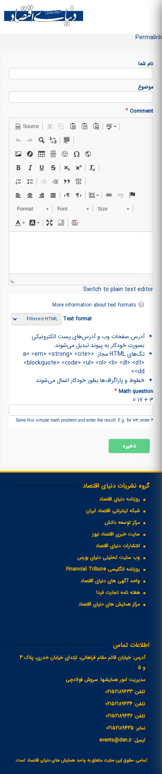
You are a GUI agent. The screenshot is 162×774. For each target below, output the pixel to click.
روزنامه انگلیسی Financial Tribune (103, 569)
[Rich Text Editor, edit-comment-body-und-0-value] (81, 253)
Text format (76, 319)
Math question (133, 391)
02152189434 (119, 704)
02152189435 (120, 728)
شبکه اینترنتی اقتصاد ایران (113, 511)
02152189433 (119, 692)
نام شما (145, 64)
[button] (27, 126)
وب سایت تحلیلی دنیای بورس (108, 557)
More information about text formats (94, 305)
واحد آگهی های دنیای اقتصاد (110, 581)
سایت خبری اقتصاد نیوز (116, 534)
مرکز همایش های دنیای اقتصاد (109, 604)
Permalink (148, 37)
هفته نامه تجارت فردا (118, 592)
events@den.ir (115, 740)
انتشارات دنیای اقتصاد (118, 546)
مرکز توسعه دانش (122, 522)
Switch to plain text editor (118, 289)
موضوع (145, 87)
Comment (139, 111)
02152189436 (119, 716)
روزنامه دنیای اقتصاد (119, 499)
